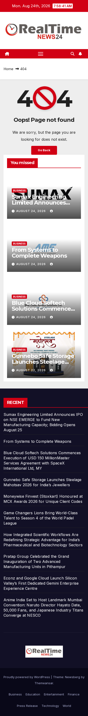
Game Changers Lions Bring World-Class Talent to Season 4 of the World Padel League (41, 518)
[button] (72, 53)
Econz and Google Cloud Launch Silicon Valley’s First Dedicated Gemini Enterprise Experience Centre (41, 583)
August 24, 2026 (31, 211)
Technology (50, 706)
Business (19, 190)
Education (33, 694)
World (67, 706)
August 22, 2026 (31, 370)
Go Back (44, 150)
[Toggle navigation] (40, 53)
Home (8, 69)
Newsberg (72, 677)
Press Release (27, 706)
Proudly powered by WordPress (27, 677)
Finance (74, 694)
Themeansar (43, 683)
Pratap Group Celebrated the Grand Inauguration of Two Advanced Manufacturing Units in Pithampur (36, 561)
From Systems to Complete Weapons (39, 252)
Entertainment (54, 694)
